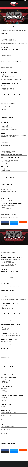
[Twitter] (24, 8)
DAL (13, 234)
